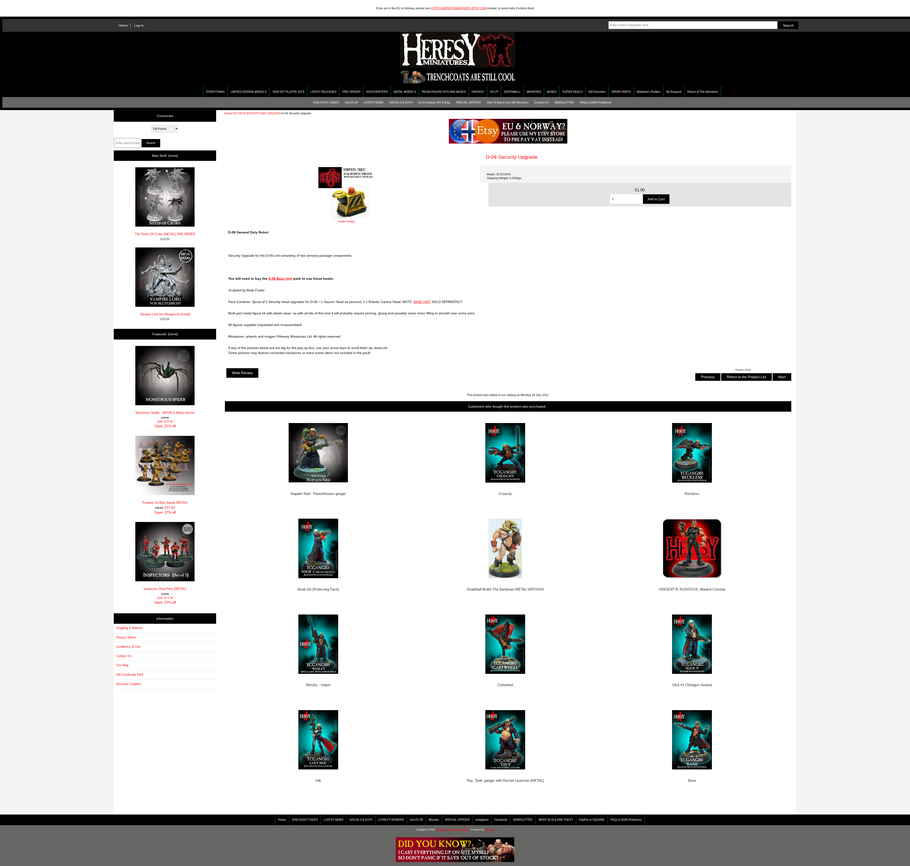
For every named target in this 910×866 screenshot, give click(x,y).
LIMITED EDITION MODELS (249, 91)
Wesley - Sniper (318, 685)
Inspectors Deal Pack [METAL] (165, 589)
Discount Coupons (128, 684)
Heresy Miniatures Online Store (453, 829)
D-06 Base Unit (280, 278)
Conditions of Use (128, 646)
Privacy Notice (126, 637)
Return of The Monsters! (702, 91)
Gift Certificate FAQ (129, 674)
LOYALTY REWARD (391, 819)
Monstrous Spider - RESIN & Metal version (165, 412)
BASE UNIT (422, 302)
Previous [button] (708, 377)
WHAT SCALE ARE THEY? (555, 819)
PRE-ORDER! (351, 91)
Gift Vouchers (596, 91)
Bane (692, 780)
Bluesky (434, 819)
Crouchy (505, 494)
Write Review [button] (242, 373)
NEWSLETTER (564, 102)
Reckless (692, 494)
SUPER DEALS (572, 91)
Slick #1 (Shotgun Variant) (692, 685)
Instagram (482, 819)
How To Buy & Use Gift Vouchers (507, 102)
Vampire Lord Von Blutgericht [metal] (165, 314)
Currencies (165, 116)
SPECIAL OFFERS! (468, 102)
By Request (673, 91)
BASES (551, 91)
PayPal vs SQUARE (592, 819)
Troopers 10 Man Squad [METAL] (165, 502)
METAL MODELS (405, 91)
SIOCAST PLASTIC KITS (288, 91)
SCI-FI (237, 113)
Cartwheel (505, 685)
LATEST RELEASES (323, 91)
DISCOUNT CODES (326, 102)
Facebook (500, 819)
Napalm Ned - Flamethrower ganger (318, 494)
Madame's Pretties (648, 91)
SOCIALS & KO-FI (400, 102)
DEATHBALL (512, 91)
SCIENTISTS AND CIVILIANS (261, 113)
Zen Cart (489, 829)
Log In (139, 25)
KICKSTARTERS (377, 91)
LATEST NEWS (373, 102)
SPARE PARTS (621, 91)
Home (123, 25)
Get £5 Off (351, 102)
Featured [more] (165, 334)
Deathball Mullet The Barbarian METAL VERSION (505, 589)
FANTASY (478, 91)
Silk (318, 780)
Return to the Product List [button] (746, 377)
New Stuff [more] (165, 156)
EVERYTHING (215, 91)
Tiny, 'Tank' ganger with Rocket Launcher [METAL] (505, 780)
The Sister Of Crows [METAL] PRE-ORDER (165, 234)
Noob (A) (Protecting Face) (318, 589)
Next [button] (782, 377)
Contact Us (541, 102)
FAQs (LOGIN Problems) (595, 102)
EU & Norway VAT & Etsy (434, 102)
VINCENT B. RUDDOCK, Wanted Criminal (692, 589)
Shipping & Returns (129, 628)
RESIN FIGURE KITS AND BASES (444, 91)
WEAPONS (534, 91)
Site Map (122, 665)
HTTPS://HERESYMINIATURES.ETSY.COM (458, 8)
